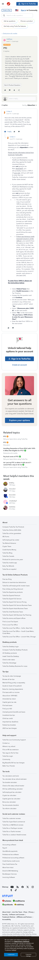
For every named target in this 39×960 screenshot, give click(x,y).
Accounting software (9, 845)
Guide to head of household (12, 686)
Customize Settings (28, 955)
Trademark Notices (8, 917)
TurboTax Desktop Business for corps (14, 666)
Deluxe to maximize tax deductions (14, 582)
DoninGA (12, 495)
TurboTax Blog (7, 553)
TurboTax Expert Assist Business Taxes (15, 608)
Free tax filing (7, 579)
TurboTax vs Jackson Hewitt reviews (14, 835)
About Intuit (6, 912)
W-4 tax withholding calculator (12, 789)
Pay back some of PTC (11, 456)
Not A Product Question (12, 85)
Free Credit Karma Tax (9, 864)
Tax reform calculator (9, 808)
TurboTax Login (7, 756)
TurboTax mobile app (9, 563)
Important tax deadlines (10, 722)
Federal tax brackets (9, 725)
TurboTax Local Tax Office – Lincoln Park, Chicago (19, 637)
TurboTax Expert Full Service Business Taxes (17, 605)
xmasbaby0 (13, 501)
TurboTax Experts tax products (12, 592)
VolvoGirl (12, 489)
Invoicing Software (8, 877)
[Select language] (16, 10)
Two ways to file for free (10, 753)
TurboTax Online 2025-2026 (11, 530)
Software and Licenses (16, 914)
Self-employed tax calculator (11, 792)
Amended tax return (9, 699)
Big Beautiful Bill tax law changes (13, 763)
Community (6, 759)
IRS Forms (5, 537)
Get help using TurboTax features (15, 26)
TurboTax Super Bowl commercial (13, 822)
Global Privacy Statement (21, 941)
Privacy (31, 912)
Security (5, 914)
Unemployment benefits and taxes (13, 712)
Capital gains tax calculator (11, 799)
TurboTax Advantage (9, 663)
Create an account (19, 365)
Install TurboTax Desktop (10, 656)
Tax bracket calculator (9, 782)
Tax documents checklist (10, 805)
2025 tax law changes (9, 728)
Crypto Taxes (6, 546)
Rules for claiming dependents (12, 689)
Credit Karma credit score (11, 861)
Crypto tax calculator (9, 795)
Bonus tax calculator (9, 802)
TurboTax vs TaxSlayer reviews (12, 828)
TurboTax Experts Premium (11, 595)
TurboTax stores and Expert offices (13, 618)
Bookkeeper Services (9, 874)
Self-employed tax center (10, 540)
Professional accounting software (13, 858)
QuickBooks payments (9, 851)
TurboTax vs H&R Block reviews (12, 825)
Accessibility (6, 919)
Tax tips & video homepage (11, 676)
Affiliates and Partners (24, 917)
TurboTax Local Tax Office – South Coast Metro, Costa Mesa (18, 632)
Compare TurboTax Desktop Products (14, 650)
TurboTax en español (9, 569)
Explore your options (19, 420)
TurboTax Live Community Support (14, 740)
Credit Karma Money (9, 550)
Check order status (8, 660)
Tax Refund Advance (9, 543)
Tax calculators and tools (10, 776)
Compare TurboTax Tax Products (13, 527)
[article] (19, 121)
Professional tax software (10, 854)
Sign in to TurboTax (21, 359)
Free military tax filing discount (12, 589)
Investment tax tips (8, 715)
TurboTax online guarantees (11, 533)
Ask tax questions (9, 21)
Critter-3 (9, 111)
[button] (7, 10)
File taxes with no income (10, 692)
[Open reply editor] (19, 98)
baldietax (12, 507)
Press (25, 912)
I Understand (11, 954)
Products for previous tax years (12, 559)
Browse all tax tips (8, 679)
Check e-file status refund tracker (13, 786)
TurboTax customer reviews (11, 818)
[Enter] (4, 15)
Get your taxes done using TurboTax (15, 439)
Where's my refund (8, 746)
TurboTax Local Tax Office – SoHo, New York (17, 628)
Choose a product (26, 21)
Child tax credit (7, 718)
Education (6, 445)
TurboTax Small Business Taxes (12, 612)
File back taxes (7, 705)
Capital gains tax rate (9, 702)
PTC (4, 436)
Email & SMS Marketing (10, 871)
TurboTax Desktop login (10, 646)
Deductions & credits (10, 33)
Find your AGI (7, 709)
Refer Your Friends (8, 766)
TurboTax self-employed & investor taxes (16, 586)
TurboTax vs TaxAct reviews (11, 831)
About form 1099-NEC (9, 696)
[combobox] (17, 15)
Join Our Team (17, 912)
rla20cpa (9, 39)
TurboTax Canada (8, 556)
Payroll (4, 848)
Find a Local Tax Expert (10, 621)
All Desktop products (9, 653)
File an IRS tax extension (10, 750)
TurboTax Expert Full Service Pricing (14, 602)
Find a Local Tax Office (10, 625)
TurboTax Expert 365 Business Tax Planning (16, 615)
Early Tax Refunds (8, 566)
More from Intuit (7, 867)
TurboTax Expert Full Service (11, 599)
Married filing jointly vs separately (13, 683)
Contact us (5, 743)
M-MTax (11, 483)
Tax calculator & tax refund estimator (14, 779)
